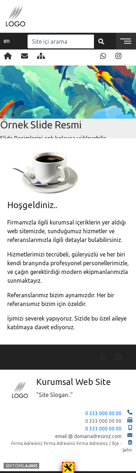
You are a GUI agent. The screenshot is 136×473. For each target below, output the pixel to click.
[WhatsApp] (103, 56)
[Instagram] (118, 56)
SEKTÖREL (21, 466)
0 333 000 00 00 (103, 413)
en (7, 40)
